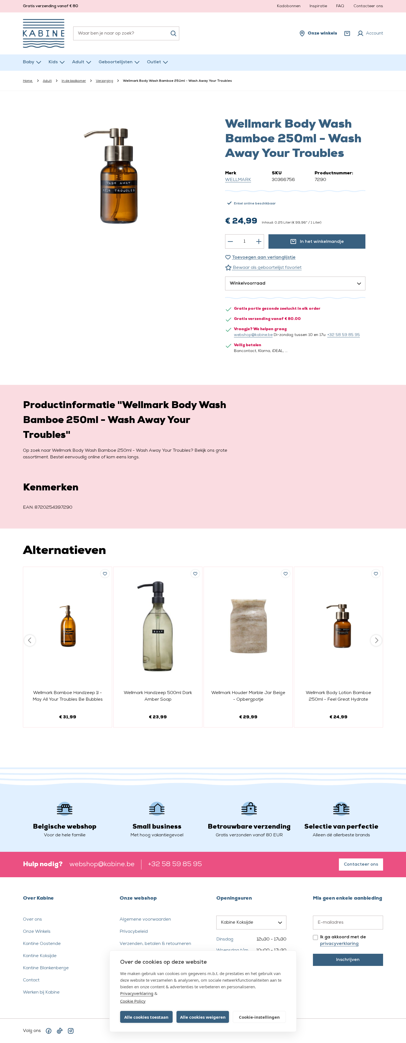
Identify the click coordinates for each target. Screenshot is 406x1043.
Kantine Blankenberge (46, 968)
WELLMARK (238, 180)
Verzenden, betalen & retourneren (155, 944)
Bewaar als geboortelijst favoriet (267, 268)
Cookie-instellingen (259, 1017)
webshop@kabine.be (253, 335)
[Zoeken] (173, 33)
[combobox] (126, 33)
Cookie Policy (133, 1001)
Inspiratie (318, 6)
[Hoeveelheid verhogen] (259, 241)
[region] (110, 176)
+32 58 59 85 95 (343, 335)
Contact (31, 980)
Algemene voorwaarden (145, 919)
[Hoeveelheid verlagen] (230, 241)
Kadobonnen (288, 6)
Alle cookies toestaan (146, 1017)
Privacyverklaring (136, 993)
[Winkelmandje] (347, 33)
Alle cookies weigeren (203, 1017)
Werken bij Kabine (41, 992)
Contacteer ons (368, 6)
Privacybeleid (134, 931)
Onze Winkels (37, 931)
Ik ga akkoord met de (343, 940)
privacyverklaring (339, 944)
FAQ (340, 6)
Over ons (32, 919)
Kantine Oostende (42, 944)
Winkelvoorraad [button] (247, 283)
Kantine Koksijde (40, 956)
